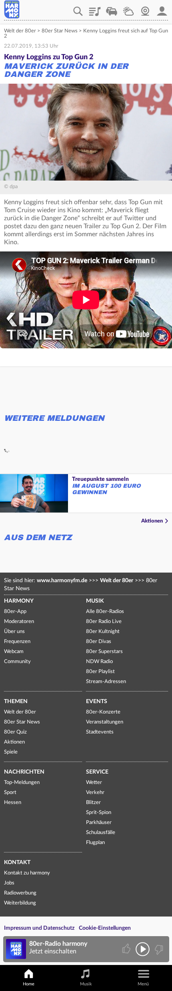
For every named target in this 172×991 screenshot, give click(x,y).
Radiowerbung (20, 893)
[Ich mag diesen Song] (127, 949)
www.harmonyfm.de (62, 580)
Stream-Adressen (106, 681)
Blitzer (93, 802)
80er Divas (98, 641)
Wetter (128, 8)
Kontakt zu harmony (27, 873)
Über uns (14, 631)
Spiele (11, 752)
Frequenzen (17, 641)
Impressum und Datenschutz (39, 928)
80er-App (15, 611)
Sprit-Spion (98, 812)
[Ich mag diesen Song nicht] (158, 949)
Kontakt (17, 862)
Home (28, 984)
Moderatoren (19, 621)
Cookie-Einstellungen (105, 928)
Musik (95, 601)
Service (97, 772)
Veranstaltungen (104, 722)
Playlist (95, 8)
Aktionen (152, 521)
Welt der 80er (20, 31)
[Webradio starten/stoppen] (143, 949)
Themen (16, 701)
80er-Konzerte (103, 712)
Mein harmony (162, 8)
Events (96, 701)
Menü (143, 984)
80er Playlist (100, 671)
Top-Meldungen (22, 782)
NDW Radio (99, 661)
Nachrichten (24, 772)
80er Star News (60, 31)
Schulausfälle (100, 832)
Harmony (19, 601)
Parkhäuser (99, 822)
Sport (10, 792)
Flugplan (95, 842)
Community (17, 661)
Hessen (12, 802)
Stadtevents (100, 732)
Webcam (145, 8)
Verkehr (112, 8)
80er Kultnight (103, 631)
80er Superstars (104, 651)
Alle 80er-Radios (105, 611)
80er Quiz (15, 732)
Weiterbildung (20, 903)
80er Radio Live (104, 621)
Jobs (9, 883)
